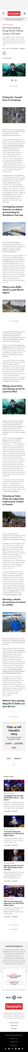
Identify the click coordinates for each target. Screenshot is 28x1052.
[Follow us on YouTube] (19, 1048)
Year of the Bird (6, 194)
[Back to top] (14, 764)
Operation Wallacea (14, 590)
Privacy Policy (14, 1041)
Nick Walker (7, 58)
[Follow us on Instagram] (12, 1048)
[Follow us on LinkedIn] (22, 1048)
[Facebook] (12, 80)
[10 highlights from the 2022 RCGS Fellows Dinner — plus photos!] (14, 797)
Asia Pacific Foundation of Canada (13, 594)
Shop (14, 747)
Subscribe (18, 743)
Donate (8, 743)
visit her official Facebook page (11, 491)
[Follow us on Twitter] (9, 1048)
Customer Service (14, 1022)
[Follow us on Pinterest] (15, 1048)
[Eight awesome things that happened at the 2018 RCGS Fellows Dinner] (14, 902)
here (15, 489)
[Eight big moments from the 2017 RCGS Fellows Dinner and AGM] (14, 866)
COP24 (6, 678)
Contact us (14, 1045)
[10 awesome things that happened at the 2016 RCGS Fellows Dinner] (14, 831)
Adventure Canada (19, 650)
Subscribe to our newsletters (14, 982)
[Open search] (3, 13)
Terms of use (14, 1038)
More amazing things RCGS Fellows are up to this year (13, 703)
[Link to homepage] (14, 13)
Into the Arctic (7, 381)
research (17, 758)
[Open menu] (25, 13)
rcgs (9, 758)
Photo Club (14, 1025)
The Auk (22, 179)
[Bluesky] (16, 80)
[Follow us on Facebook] (5, 1048)
